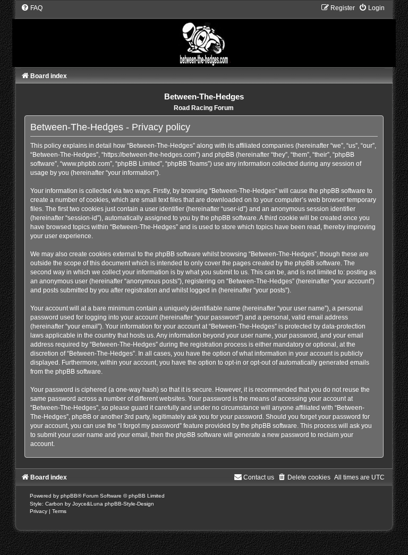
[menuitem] (31, 8)
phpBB (69, 496)
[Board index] (204, 35)
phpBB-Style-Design (129, 504)
